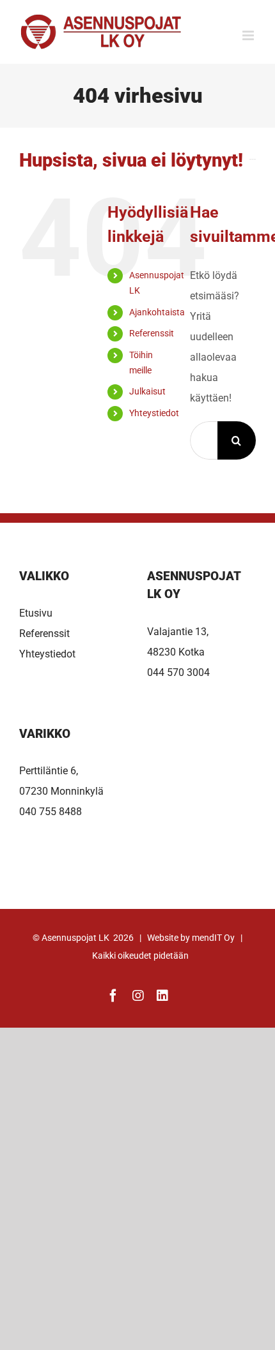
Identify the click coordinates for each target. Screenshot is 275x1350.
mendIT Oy (213, 938)
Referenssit (151, 333)
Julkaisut (147, 391)
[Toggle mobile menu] (249, 35)
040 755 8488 (50, 812)
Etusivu (35, 613)
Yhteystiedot (154, 413)
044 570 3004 (178, 672)
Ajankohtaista (157, 312)
